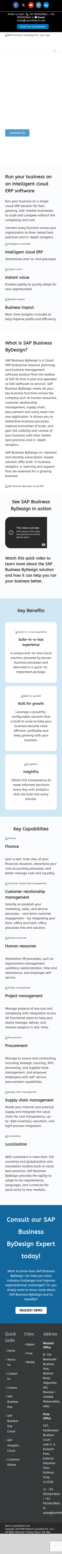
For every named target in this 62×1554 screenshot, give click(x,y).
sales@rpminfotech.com (31, 20)
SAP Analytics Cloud (12, 1445)
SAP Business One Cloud (12, 1423)
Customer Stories (12, 1462)
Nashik (30, 1362)
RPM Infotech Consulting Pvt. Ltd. (37, 1529)
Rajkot (30, 1344)
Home (11, 1350)
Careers (12, 1387)
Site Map (46, 1532)
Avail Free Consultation (32, 26)
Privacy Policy (33, 1532)
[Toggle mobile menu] (55, 49)
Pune (29, 1353)
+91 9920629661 (38, 14)
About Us (11, 1362)
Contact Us (12, 1376)
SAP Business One (12, 1402)
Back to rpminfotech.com (17, 1526)
